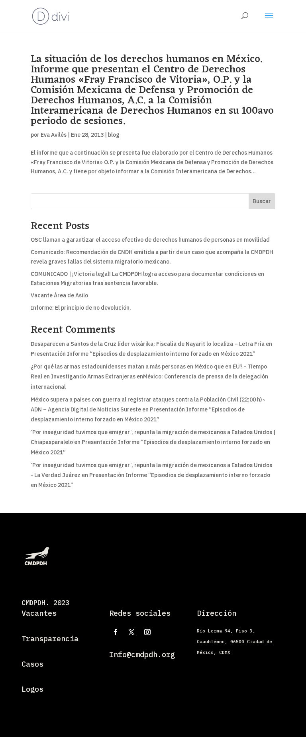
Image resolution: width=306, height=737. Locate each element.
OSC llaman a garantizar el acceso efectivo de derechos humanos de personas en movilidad (150, 239)
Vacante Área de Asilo (59, 295)
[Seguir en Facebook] (115, 632)
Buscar (262, 201)
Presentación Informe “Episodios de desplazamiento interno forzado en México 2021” (143, 353)
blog (114, 134)
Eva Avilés (54, 134)
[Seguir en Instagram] (147, 632)
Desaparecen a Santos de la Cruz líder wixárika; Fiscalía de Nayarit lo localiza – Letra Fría (148, 343)
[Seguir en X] (131, 632)
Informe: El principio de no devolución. (81, 307)
